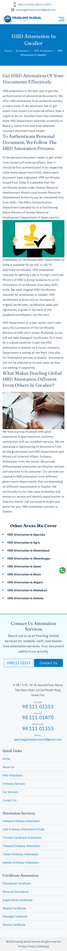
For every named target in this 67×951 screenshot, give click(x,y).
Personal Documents (16, 891)
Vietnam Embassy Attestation (21, 821)
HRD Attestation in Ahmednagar (29, 558)
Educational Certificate (17, 883)
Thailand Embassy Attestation (21, 846)
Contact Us (48, 663)
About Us (8, 767)
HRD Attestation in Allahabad (27, 590)
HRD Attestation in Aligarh (25, 582)
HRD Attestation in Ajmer (24, 566)
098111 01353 (18, 663)
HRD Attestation (13, 775)
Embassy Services (14, 783)
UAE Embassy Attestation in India (23, 829)
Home (6, 759)
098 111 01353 (26, 4)
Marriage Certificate (15, 916)
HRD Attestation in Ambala (25, 598)
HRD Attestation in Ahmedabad (28, 550)
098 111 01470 (43, 4)
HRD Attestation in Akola (24, 574)
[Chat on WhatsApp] (62, 570)
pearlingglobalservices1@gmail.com (36, 9)
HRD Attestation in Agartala (26, 535)
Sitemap (43, 946)
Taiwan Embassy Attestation (20, 854)
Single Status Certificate (17, 900)
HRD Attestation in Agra (23, 542)
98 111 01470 (38, 717)
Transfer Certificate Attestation (22, 837)
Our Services (10, 792)
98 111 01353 (38, 706)
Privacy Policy (27, 946)
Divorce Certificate (14, 924)
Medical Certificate (14, 908)
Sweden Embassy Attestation (21, 862)
